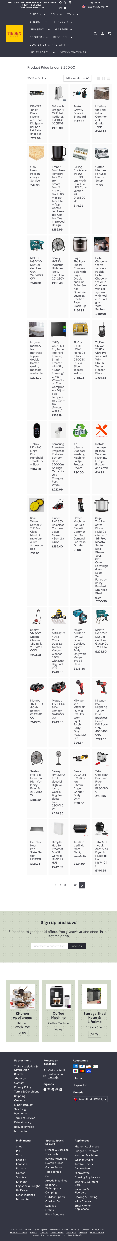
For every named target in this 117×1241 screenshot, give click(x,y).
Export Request (23, 1105)
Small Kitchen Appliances (83, 1207)
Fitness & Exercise (57, 1150)
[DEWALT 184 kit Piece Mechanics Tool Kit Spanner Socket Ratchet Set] (36, 113)
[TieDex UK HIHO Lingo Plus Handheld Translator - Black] (36, 447)
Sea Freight (21, 1109)
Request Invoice (24, 1127)
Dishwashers (83, 1168)
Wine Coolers (83, 1201)
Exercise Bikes (54, 1163)
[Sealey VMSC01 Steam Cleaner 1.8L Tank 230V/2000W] (36, 633)
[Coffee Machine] (58, 996)
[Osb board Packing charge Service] (36, 167)
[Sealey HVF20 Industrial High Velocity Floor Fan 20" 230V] (58, 261)
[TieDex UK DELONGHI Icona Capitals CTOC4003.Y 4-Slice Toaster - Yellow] (80, 351)
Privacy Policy (23, 1087)
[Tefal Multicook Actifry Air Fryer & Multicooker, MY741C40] (101, 847)
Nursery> (38, 29)
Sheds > (37, 21)
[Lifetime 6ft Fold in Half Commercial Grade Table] (101, 110)
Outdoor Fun (53, 1201)
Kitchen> (61, 37)
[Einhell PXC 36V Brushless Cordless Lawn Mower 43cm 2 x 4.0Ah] (58, 523)
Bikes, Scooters (54, 1214)
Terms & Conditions (26, 1091)
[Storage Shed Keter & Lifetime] (94, 996)
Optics (49, 1210)
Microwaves (82, 1173)
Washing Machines (86, 1155)
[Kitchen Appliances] (22, 996)
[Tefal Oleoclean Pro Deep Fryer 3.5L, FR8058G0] (101, 775)
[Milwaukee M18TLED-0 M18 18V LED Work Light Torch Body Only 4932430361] (80, 712)
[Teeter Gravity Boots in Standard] (80, 105)
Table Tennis (53, 1172)
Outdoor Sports (55, 1197)
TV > (71, 14)
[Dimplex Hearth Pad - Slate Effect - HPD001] (36, 843)
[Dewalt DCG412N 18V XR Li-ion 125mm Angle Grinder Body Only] (80, 778)
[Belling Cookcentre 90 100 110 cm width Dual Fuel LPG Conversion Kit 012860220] (80, 177)
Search (18, 1074)
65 (75, 885)
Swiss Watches (73, 52)
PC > (55, 14)
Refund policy (22, 1122)
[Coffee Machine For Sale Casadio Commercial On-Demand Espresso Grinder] (80, 525)
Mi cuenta (20, 1131)
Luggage (50, 1205)
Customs (20, 1100)
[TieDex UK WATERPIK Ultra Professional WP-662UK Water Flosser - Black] (101, 351)
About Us (20, 1078)
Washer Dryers (84, 1160)
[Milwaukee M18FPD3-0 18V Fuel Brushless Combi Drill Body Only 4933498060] (101, 711)
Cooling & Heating (86, 1197)
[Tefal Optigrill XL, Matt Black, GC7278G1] (80, 843)
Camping (51, 1192)
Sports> (38, 37)
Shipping (19, 1096)
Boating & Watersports (53, 1186)
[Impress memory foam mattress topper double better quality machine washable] (36, 351)
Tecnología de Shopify (72, 1235)
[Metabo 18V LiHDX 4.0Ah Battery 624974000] (36, 702)
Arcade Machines (56, 1180)
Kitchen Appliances (87, 1146)
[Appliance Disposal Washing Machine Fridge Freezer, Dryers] (80, 449)
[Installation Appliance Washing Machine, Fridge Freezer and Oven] (101, 449)
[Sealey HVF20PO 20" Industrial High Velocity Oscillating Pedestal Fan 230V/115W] (58, 783)
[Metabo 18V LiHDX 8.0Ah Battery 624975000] (58, 702)
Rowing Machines (56, 1158)
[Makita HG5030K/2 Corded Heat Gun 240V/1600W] (36, 261)
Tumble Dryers (84, 1164)
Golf (47, 1176)
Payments (20, 1113)
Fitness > (61, 21)
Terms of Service (24, 1118)
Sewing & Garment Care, (86, 1183)
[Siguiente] (82, 885)
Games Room (53, 1167)
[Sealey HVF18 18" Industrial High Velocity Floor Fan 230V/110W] (36, 776)
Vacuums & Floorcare (82, 1190)
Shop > (36, 14)
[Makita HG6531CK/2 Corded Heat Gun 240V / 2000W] (101, 631)
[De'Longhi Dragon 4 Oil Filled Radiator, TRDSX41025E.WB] (58, 108)
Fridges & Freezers (86, 1151)
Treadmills (51, 1154)
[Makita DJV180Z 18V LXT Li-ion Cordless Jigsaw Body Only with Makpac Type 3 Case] (80, 640)
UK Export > (41, 52)
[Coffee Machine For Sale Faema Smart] (101, 167)
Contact (19, 1083)
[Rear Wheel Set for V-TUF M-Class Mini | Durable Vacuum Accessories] (36, 526)
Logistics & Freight (48, 44)
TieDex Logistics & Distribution (26, 1068)
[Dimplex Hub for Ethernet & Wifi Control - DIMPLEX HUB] (58, 845)
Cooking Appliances (87, 1177)
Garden (62, 29)
